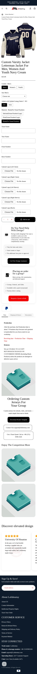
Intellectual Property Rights (10, 609)
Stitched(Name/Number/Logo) (12, 113)
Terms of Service (7, 633)
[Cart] (34, 8)
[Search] (6, 8)
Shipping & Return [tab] (15, 315)
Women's (12, 87)
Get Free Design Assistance (18, 261)
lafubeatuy (7, 667)
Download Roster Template (18, 419)
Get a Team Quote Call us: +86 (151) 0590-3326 (18, 436)
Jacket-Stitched (9, 14)
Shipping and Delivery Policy (11, 629)
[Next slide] (33, 551)
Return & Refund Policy (9, 626)
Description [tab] (28, 315)
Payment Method (7, 636)
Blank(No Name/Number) (11, 121)
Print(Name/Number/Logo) (11, 117)
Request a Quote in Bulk (18, 298)
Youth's (20, 87)
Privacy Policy (6, 622)
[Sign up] (32, 588)
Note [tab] (4, 315)
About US (5, 602)
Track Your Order (7, 612)
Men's (5, 87)
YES (10, 105)
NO (4, 105)
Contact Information (8, 605)
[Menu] (2, 8)
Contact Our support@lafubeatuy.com (18, 427)
